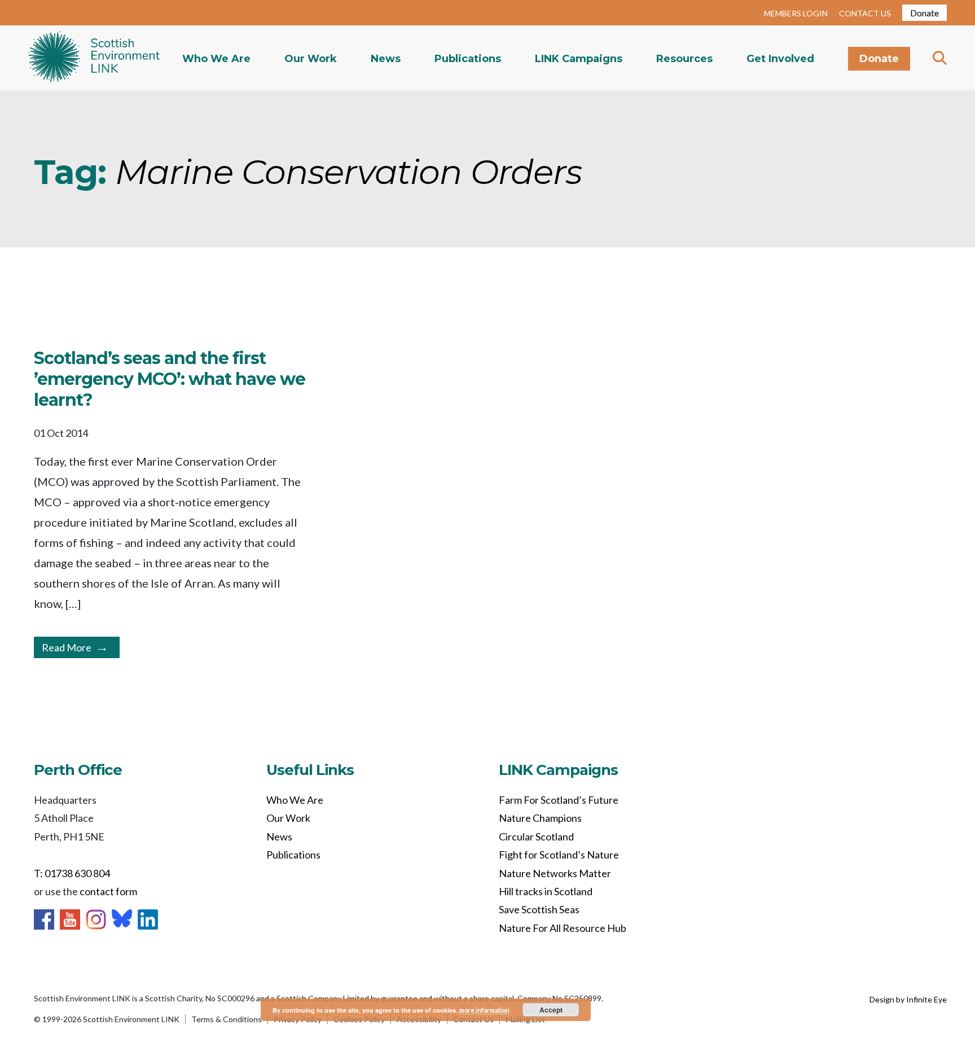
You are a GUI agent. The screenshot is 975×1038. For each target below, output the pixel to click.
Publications (467, 58)
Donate (924, 12)
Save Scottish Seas (539, 909)
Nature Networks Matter (555, 873)
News (386, 58)
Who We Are (216, 58)
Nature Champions (540, 818)
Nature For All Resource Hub (562, 928)
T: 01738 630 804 (72, 873)
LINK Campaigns (578, 58)
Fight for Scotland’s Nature (559, 854)
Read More (66, 647)
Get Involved (780, 58)
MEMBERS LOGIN (796, 13)
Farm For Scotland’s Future (558, 800)
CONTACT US (865, 13)
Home (94, 58)
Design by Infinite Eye (908, 999)
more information (484, 1010)
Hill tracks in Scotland (545, 891)
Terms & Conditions (226, 1019)
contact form (108, 891)
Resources (684, 58)
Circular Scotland (536, 836)
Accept (551, 1010)
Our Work (310, 58)
